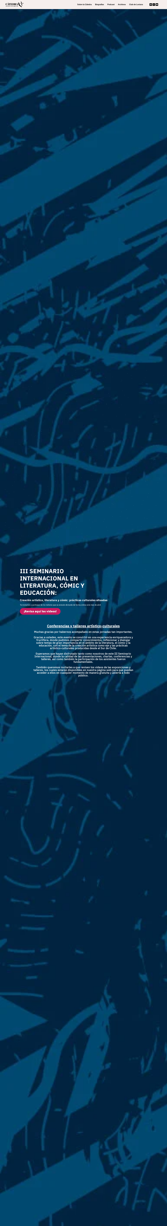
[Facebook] (151, 4)
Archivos (122, 4)
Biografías (99, 4)
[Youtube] (157, 4)
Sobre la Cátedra (84, 4)
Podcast (111, 4)
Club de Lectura (136, 4)
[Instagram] (154, 4)
